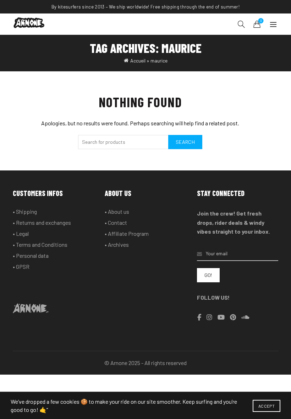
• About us (117, 211)
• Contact (116, 222)
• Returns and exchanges (42, 222)
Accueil (138, 61)
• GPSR (21, 266)
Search (185, 142)
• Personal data (31, 255)
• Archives (117, 244)
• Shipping (25, 211)
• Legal (21, 233)
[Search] (241, 24)
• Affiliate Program (127, 233)
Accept (266, 405)
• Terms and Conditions (40, 244)
